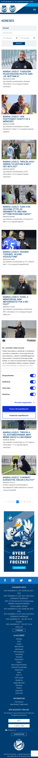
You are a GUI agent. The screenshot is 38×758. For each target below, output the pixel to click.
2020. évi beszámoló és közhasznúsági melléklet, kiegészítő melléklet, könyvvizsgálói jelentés (19, 603)
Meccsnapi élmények (19, 665)
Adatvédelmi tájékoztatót (24, 730)
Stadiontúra (19, 670)
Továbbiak (19, 630)
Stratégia (19, 657)
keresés (19, 43)
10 (29, 501)
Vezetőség (19, 654)
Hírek (19, 641)
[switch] (33, 381)
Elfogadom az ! (20, 730)
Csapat (19, 644)
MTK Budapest (19, 652)
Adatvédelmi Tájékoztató (19, 704)
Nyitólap (19, 639)
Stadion (19, 688)
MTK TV (19, 675)
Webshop (19, 685)
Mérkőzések (19, 647)
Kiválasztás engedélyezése (19, 415)
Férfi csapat (19, 678)
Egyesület (19, 691)
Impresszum (19, 702)
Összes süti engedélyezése (19, 409)
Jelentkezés (19, 649)
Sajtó (19, 672)
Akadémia (19, 680)
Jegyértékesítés (19, 683)
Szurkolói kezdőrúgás (19, 667)
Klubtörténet (19, 659)
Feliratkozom (19, 734)
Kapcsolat (19, 693)
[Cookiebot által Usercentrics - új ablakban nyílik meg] (27, 340)
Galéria (19, 662)
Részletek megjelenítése (23, 402)
